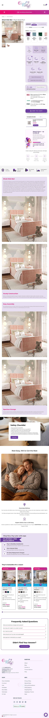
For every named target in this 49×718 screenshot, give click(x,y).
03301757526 (38, 524)
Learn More (14, 437)
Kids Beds (4, 687)
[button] (9, 585)
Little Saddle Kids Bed (22, 587)
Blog (25, 665)
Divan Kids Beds (6, 681)
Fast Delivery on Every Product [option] (26, 12)
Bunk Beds (4, 689)
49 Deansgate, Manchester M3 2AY (12, 672)
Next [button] (44, 12)
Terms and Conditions (29, 685)
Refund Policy (27, 683)
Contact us (27, 667)
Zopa (25, 694)
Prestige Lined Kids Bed (39, 587)
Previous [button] (4, 12)
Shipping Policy (28, 689)
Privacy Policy (27, 681)
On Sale (4, 694)
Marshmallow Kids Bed (7, 587)
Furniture (4, 683)
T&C (34, 97)
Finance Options (28, 669)
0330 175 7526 (8, 671)
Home (3, 16)
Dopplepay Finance (29, 692)
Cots (3, 685)
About (25, 663)
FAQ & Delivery (28, 687)
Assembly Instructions (36, 80)
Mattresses (4, 692)
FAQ (25, 671)
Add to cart (36, 125)
